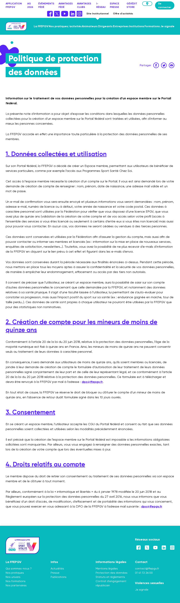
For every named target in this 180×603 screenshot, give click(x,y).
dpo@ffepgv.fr (92, 382)
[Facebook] (50, 14)
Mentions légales (107, 568)
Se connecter (164, 5)
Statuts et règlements (110, 577)
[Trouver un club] (147, 3)
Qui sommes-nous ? (19, 568)
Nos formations (15, 581)
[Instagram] (79, 14)
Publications (58, 577)
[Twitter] (57, 14)
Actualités (57, 568)
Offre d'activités (123, 13)
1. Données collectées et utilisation (56, 154)
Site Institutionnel (97, 13)
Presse (55, 572)
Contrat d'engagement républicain (111, 583)
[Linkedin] (72, 14)
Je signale (141, 589)
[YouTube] (64, 14)
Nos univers (13, 577)
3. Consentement (30, 412)
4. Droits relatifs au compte (45, 464)
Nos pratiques (15, 572)
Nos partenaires (16, 585)
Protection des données (111, 572)
